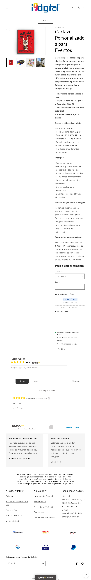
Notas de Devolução (43, 507)
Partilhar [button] (61, 349)
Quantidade (59, 271)
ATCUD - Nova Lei (14, 516)
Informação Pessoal (43, 496)
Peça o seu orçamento (69, 265)
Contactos (56, 462)
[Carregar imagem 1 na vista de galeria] (11, 62)
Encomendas (40, 501)
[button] (7, 7)
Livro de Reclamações (44, 517)
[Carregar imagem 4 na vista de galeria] (40, 62)
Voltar (45, 21)
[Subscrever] (42, 563)
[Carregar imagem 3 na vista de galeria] (30, 62)
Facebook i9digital (18, 458)
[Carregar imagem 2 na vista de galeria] (20, 62)
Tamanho (58, 282)
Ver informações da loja (67, 344)
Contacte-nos (12, 521)
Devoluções (11, 510)
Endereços (39, 512)
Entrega (9, 496)
